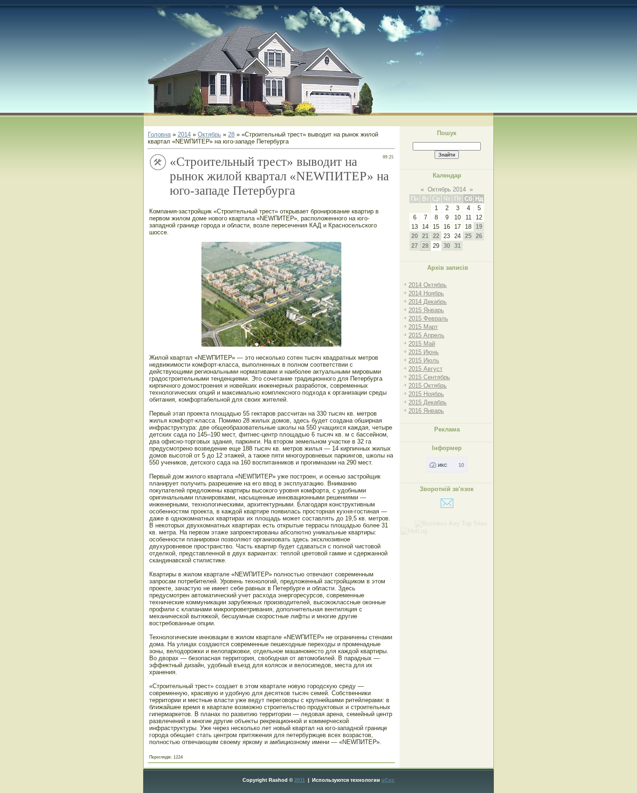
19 (479, 226)
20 (414, 235)
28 (231, 134)
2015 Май (422, 343)
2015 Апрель (426, 335)
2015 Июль (424, 360)
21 (425, 235)
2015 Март (423, 326)
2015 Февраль (428, 318)
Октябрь (209, 134)
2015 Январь (426, 310)
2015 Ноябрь (426, 393)
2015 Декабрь (428, 402)
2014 (184, 134)
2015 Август (426, 368)
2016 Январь (426, 410)
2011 (299, 780)
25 (468, 235)
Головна (159, 134)
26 (479, 235)
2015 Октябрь (428, 385)
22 (436, 235)
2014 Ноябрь (426, 293)
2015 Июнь (424, 352)
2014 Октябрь (428, 284)
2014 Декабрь (428, 301)
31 (457, 245)
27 (414, 245)
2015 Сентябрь (429, 377)
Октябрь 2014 (447, 189)
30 (446, 245)
